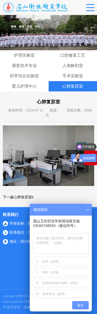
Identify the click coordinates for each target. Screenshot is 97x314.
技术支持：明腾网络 (22, 307)
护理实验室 (24, 55)
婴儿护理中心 (24, 86)
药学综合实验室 (24, 76)
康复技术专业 (24, 65)
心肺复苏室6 (24, 197)
